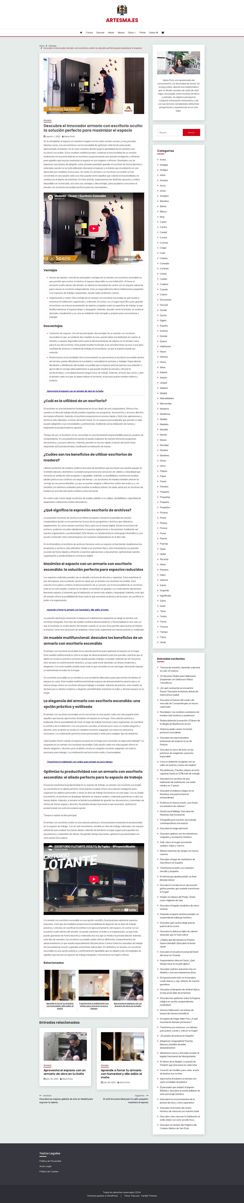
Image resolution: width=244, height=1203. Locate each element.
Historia (164, 356)
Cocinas (164, 242)
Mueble (163, 419)
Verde (163, 642)
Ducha (163, 315)
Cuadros (164, 284)
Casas (163, 221)
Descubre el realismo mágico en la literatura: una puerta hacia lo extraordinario (177, 794)
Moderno (164, 408)
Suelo (162, 605)
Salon (163, 574)
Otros (131, 32)
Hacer (111, 32)
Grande (163, 336)
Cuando (164, 289)
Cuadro (163, 278)
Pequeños (165, 507)
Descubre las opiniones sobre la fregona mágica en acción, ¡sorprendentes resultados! (180, 1001)
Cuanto (163, 294)
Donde (163, 310)
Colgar (163, 247)
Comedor (164, 263)
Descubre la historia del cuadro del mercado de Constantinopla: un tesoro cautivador (179, 703)
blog (162, 216)
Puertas (164, 543)
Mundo (163, 434)
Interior (163, 377)
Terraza (164, 626)
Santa (163, 585)
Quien (163, 548)
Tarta (163, 611)
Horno (163, 362)
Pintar (143, 32)
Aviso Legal (45, 1166)
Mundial (164, 429)
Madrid (163, 393)
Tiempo (164, 631)
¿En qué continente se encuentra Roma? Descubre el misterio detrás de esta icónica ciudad (179, 691)
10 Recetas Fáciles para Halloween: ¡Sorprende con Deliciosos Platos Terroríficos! (178, 679)
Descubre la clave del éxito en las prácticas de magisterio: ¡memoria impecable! (176, 753)
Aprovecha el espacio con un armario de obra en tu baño (65, 1072)
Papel (163, 476)
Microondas (166, 403)
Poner (163, 533)
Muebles (164, 424)
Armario (47, 120)
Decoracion (165, 299)
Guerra (163, 341)
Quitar (163, 554)
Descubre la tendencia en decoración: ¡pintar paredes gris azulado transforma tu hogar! (179, 888)
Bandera (164, 201)
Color (162, 253)
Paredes (164, 486)
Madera (164, 388)
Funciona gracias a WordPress (103, 1195)
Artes (163, 190)
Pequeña (164, 491)
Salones (164, 580)
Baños (163, 206)
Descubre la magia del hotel (174, 828)
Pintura (163, 523)
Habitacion (165, 346)
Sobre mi (153, 32)
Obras (163, 460)
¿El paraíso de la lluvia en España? (177, 1035)
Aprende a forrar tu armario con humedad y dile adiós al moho (121, 1073)
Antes (163, 159)
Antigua (164, 164)
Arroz (163, 185)
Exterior (164, 330)
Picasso (164, 512)
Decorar (100, 32)
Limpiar (163, 382)
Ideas (162, 367)
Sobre (163, 600)
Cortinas (164, 268)
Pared (163, 481)
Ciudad (163, 232)
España (164, 325)
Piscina (163, 528)
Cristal (163, 273)
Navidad (164, 445)
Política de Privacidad (50, 1161)
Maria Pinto (69, 136)
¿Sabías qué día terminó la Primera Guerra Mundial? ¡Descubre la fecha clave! (177, 943)
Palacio (163, 471)
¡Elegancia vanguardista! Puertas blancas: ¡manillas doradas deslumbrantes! (176, 1044)
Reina (163, 564)
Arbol (162, 175)
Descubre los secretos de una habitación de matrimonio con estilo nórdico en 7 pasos (177, 782)
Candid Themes (149, 1195)
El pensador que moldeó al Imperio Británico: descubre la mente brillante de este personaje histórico (180, 1090)
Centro (163, 227)
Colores (164, 258)
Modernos (165, 413)
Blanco (163, 211)
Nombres (164, 455)
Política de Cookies (48, 1171)
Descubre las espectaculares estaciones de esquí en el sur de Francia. (176, 741)
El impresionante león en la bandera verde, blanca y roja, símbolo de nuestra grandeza (179, 981)
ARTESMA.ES (122, 20)
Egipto (163, 320)
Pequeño (164, 502)
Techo (163, 621)
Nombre (164, 450)
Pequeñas (165, 497)
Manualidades (167, 398)
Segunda (164, 590)
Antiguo (164, 169)
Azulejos (164, 195)
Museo (121, 32)
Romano (164, 569)
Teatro (163, 616)
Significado (165, 595)
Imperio (163, 372)
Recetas (164, 559)
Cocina (89, 32)
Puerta (163, 538)
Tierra (163, 637)
